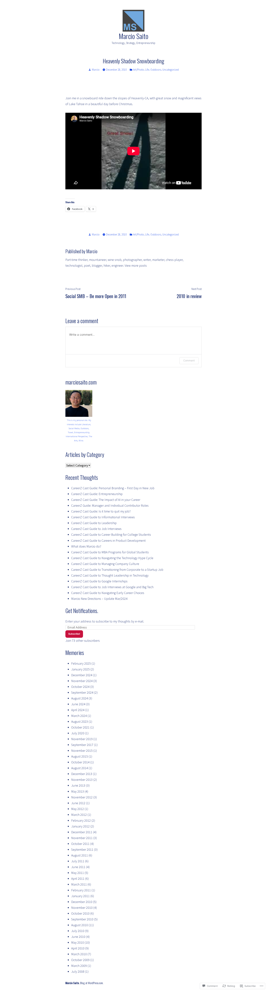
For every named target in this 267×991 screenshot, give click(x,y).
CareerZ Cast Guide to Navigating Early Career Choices (107, 593)
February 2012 (81, 820)
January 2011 (80, 896)
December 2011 (81, 832)
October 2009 (80, 960)
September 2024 (82, 692)
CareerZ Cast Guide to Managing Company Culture (105, 564)
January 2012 (80, 826)
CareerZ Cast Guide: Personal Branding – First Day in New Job (112, 488)
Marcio (96, 69)
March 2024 (79, 716)
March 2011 (79, 884)
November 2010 (82, 907)
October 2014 (80, 762)
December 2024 (81, 675)
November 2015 (82, 750)
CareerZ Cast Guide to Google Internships (99, 581)
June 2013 (78, 785)
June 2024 (78, 704)
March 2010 (79, 954)
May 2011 (77, 873)
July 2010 (77, 931)
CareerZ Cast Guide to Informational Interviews (103, 517)
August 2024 (79, 698)
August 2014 (79, 768)
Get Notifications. (81, 610)
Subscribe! (74, 633)
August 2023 (79, 721)
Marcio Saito (133, 36)
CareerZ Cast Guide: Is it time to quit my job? (101, 511)
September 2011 (82, 849)
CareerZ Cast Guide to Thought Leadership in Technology (110, 575)
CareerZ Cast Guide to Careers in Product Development (108, 540)
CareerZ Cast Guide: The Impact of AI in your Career (105, 500)
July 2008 (77, 971)
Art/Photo (138, 69)
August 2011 (79, 855)
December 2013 (81, 774)
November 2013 (82, 780)
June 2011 (78, 867)
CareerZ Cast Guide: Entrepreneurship (97, 494)
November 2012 (82, 797)
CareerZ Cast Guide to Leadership (94, 523)
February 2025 (81, 663)
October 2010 (80, 913)
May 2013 (77, 791)
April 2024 (77, 710)
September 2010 (82, 919)
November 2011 (82, 838)
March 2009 (79, 966)
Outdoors (155, 69)
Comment (189, 360)
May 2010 (77, 942)
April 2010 (77, 948)
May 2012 (77, 809)
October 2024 (80, 687)
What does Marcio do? (86, 546)
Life (147, 69)
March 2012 (79, 815)
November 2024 (82, 681)
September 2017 (82, 745)
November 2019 (82, 739)
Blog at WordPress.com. (91, 983)
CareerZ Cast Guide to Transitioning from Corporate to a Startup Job (117, 569)
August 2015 (79, 756)
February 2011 (81, 890)
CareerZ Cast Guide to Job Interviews (96, 529)
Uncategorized (170, 69)
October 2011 (80, 844)
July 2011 (77, 861)
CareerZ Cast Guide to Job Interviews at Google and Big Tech (112, 587)
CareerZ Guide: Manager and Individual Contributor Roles (110, 505)
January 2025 (80, 669)
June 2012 (78, 803)
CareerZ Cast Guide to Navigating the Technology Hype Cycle (112, 558)
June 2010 (78, 937)
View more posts (136, 265)
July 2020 (77, 733)
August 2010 (79, 925)
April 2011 (77, 878)
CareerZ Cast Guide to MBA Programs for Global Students (110, 552)
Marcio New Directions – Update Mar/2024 (99, 599)
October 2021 (80, 727)
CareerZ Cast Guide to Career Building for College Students (111, 534)
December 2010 (81, 902)
